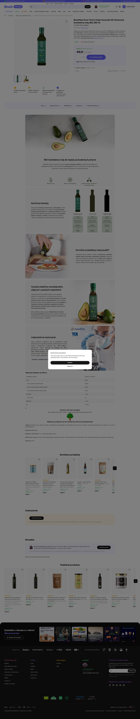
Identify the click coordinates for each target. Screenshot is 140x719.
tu (76, 357)
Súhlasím (70, 362)
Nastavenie (70, 366)
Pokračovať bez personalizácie (58, 352)
